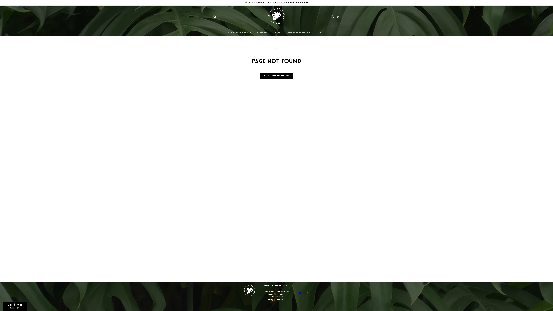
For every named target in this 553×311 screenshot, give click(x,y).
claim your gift (276, 177)
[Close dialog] (307, 108)
